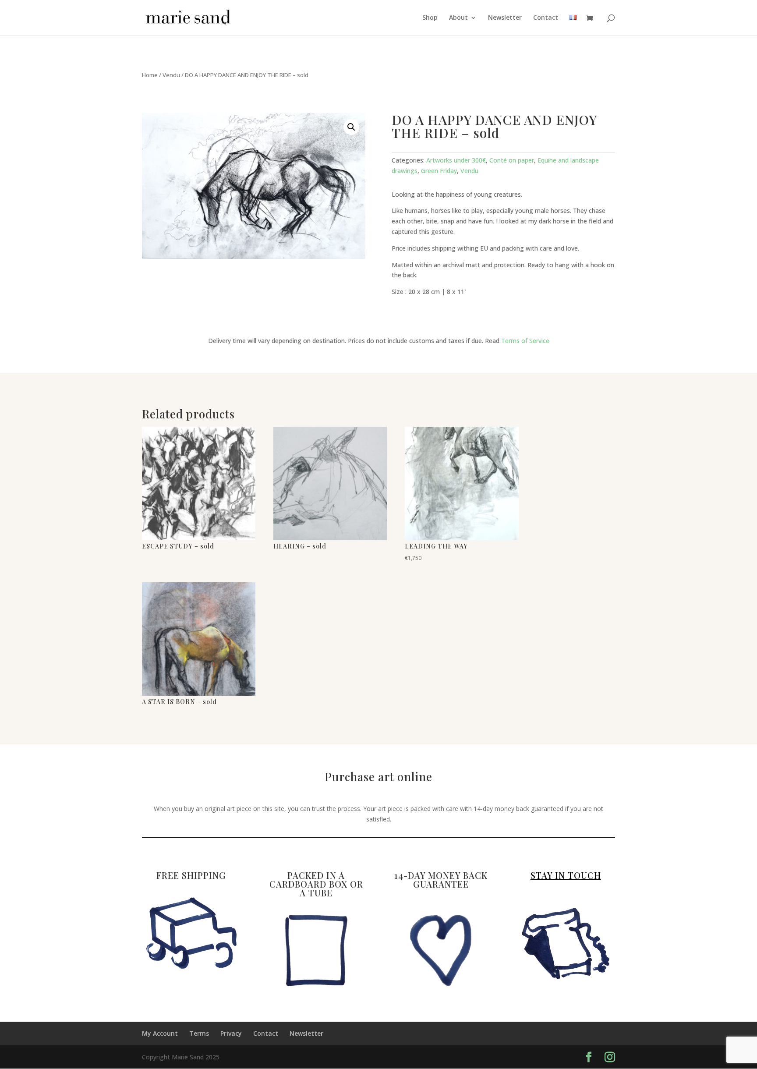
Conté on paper (511, 160)
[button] (351, 127)
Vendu (171, 75)
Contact (545, 17)
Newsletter (505, 17)
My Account (160, 1033)
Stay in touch (566, 875)
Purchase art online (378, 777)
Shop (430, 17)
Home (150, 75)
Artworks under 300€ (456, 160)
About (458, 17)
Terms (199, 1033)
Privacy (231, 1033)
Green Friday (439, 170)
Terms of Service (525, 340)
